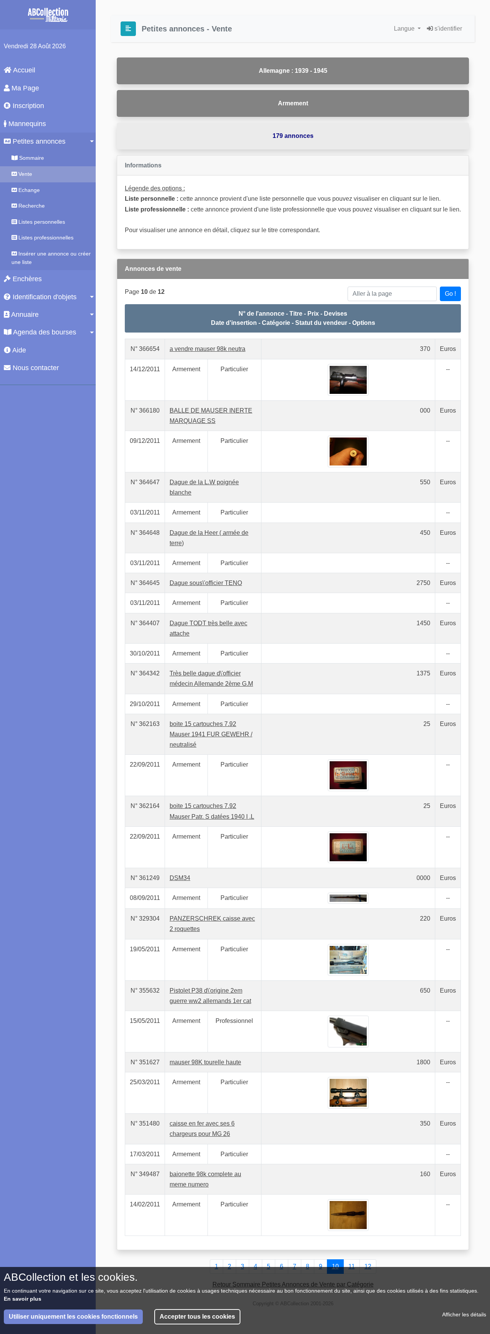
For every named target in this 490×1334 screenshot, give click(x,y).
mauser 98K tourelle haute (205, 1062)
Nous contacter (35, 368)
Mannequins (26, 124)
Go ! (450, 293)
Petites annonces (38, 141)
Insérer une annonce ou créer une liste (51, 258)
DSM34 (180, 878)
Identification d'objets (44, 297)
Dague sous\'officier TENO (206, 583)
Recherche (31, 206)
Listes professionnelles (45, 237)
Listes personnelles (41, 222)
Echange (28, 190)
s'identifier (447, 28)
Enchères (26, 279)
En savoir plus (22, 1299)
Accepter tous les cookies (197, 1316)
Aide (18, 350)
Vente (24, 174)
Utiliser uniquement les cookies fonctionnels (73, 1316)
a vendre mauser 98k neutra (207, 349)
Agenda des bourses (43, 332)
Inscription (27, 106)
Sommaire (31, 158)
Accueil (23, 70)
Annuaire (24, 314)
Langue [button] (405, 28)
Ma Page (24, 88)
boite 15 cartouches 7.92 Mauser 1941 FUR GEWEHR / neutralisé (211, 734)
